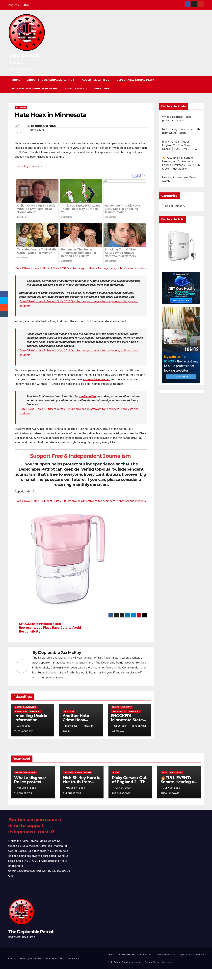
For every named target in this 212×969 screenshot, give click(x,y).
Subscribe (101, 88)
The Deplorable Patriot (31, 931)
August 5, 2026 (27, 788)
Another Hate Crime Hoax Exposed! (76, 719)
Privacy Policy (76, 88)
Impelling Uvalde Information (30, 717)
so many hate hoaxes (96, 379)
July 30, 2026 (172, 788)
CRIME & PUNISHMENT (122, 707)
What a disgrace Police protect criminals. (30, 781)
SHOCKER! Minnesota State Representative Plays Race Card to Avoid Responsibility (50, 627)
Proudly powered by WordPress (25, 958)
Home (16, 79)
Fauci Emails (176, 772)
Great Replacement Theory (77, 772)
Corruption (21, 711)
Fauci (164, 772)
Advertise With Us (95, 79)
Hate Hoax (21, 108)
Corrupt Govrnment (25, 707)
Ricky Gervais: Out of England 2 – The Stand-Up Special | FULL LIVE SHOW (179, 145)
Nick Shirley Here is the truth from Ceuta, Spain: (81, 781)
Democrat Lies (119, 711)
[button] (195, 84)
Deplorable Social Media (136, 79)
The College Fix (24, 166)
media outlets (87, 396)
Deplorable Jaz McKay (43, 125)
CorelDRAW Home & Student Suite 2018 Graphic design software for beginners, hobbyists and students (80, 268)
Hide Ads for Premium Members (35, 88)
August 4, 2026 (76, 788)
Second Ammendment (25, 772)
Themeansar (72, 958)
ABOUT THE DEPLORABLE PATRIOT (51, 79)
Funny (116, 772)
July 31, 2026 (123, 788)
